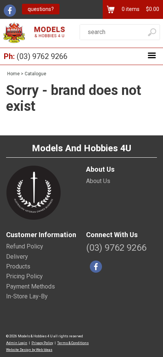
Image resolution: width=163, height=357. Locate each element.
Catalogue (35, 73)
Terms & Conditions (73, 343)
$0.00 (152, 9)
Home (13, 73)
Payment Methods (30, 286)
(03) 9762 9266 (42, 56)
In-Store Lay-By (27, 296)
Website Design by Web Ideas (29, 350)
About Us (98, 181)
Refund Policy (24, 246)
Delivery (17, 256)
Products (18, 266)
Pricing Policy (24, 276)
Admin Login (16, 343)
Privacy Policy (42, 343)
